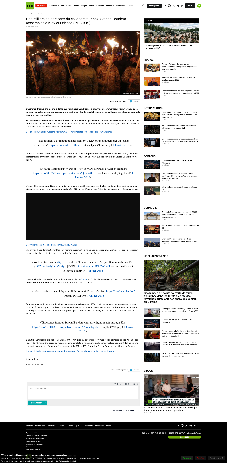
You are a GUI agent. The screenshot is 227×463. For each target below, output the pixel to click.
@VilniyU (60, 266)
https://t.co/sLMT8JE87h (64, 145)
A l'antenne (120, 6)
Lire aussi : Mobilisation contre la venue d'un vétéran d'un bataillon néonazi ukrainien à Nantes (70, 351)
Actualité (53, 6)
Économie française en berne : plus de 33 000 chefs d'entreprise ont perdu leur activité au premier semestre (179, 214)
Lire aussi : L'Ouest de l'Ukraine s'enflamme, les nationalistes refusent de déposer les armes (69, 131)
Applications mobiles (33, 450)
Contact (28, 447)
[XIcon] (173, 6)
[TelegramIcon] (178, 6)
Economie (110, 6)
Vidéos (130, 6)
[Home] (30, 5)
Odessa (83, 279)
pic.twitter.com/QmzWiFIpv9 (80, 173)
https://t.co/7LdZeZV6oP (48, 173)
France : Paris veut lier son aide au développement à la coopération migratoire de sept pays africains (179, 66)
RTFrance (75, 244)
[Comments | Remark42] (83, 398)
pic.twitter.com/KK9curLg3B (80, 327)
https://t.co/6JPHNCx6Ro (47, 327)
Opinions (100, 6)
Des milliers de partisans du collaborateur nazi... (48, 244)
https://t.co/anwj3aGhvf (120, 291)
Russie (76, 6)
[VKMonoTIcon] (165, 6)
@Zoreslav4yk (45, 266)
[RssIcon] (182, 6)
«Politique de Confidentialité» (67, 461)
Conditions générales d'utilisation (37, 436)
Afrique (84, 6)
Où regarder (154, 6)
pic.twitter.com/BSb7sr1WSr (94, 266)
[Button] (199, 6)
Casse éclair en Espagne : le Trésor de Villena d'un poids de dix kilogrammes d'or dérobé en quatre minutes (179, 114)
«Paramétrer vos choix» (91, 458)
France (91, 6)
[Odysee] (169, 6)
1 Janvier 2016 (121, 145)
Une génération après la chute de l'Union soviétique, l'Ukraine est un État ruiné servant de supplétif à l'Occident (180, 176)
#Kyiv (60, 262)
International (66, 6)
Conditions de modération (34, 444)
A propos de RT (31, 433)
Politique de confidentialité (35, 438)
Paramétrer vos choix (33, 441)
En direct (41, 6)
